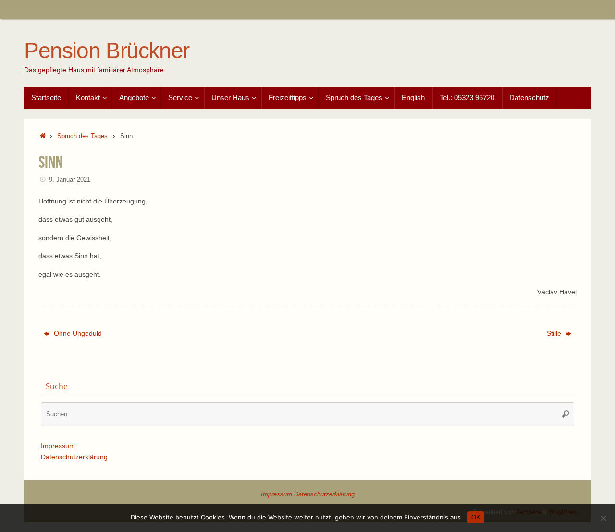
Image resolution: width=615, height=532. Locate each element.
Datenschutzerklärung (74, 457)
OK (475, 517)
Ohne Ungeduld (77, 333)
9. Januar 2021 (69, 180)
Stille (555, 333)
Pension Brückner (106, 50)
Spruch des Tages (82, 136)
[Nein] (603, 518)
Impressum (58, 446)
